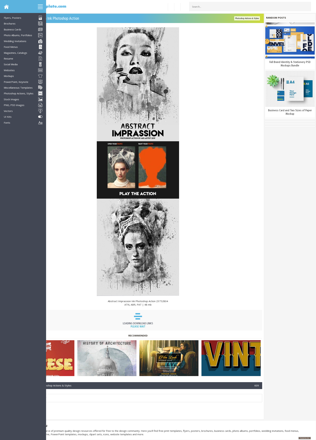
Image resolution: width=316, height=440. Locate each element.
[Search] (307, 6)
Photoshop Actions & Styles (247, 18)
